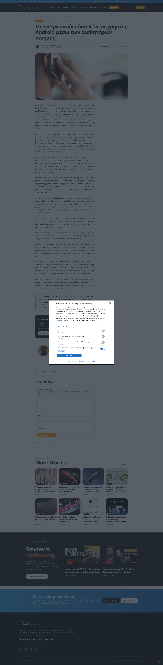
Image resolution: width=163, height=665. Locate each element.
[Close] (110, 304)
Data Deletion (72, 361)
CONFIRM (69, 355)
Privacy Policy (91, 361)
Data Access (81, 361)
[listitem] (81, 327)
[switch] (102, 331)
